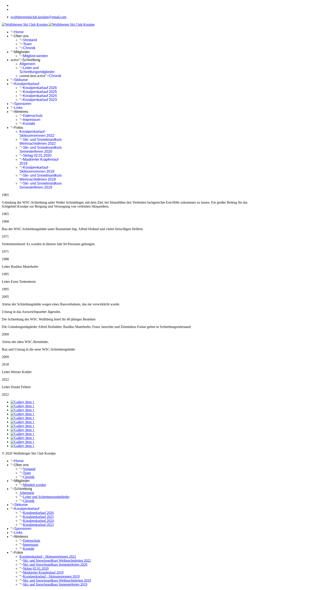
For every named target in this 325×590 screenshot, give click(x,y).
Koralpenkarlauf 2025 (40, 92)
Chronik (29, 48)
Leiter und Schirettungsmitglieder (37, 70)
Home (19, 32)
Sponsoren (22, 104)
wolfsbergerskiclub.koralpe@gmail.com (38, 17)
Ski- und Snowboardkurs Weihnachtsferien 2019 (40, 177)
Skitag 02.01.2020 (37, 155)
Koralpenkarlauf (26, 84)
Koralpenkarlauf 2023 (40, 100)
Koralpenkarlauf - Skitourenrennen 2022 (36, 133)
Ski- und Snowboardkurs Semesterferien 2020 (40, 149)
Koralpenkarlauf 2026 (40, 88)
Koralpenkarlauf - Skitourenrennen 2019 (36, 169)
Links (18, 108)
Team (27, 44)
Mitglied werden (35, 56)
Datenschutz (33, 116)
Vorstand (30, 40)
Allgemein (27, 64)
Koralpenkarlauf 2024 (40, 96)
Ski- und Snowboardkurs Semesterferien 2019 (40, 185)
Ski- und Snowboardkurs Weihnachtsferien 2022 (40, 141)
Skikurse (21, 80)
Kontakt (29, 123)
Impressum (31, 119)
